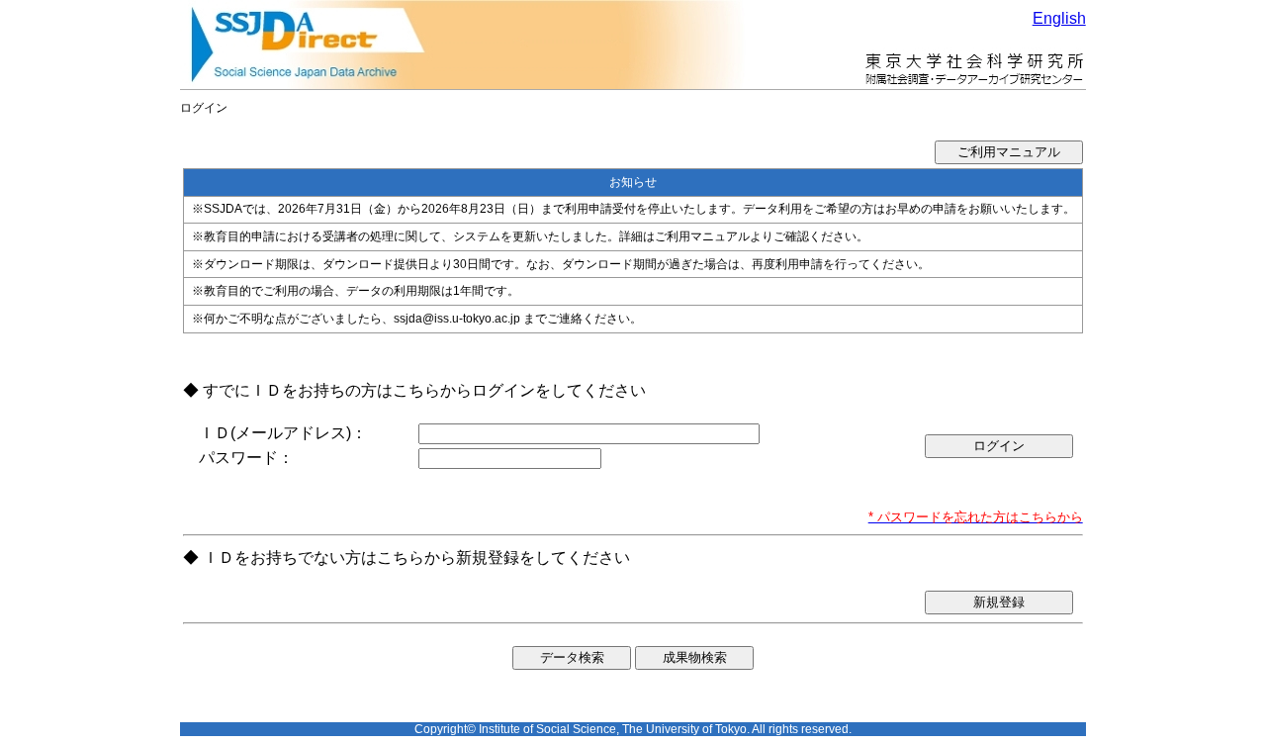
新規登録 (999, 602)
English (1059, 18)
